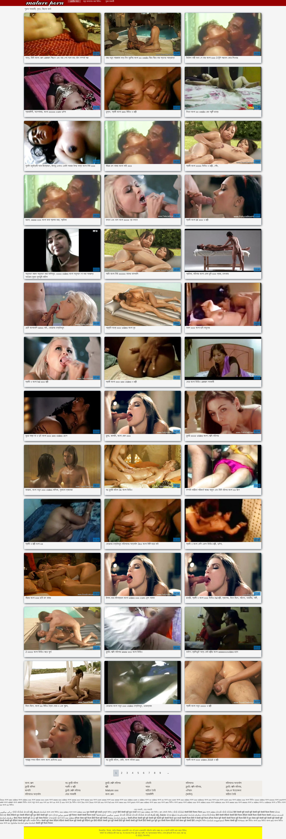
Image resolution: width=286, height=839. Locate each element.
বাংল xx (52, 802)
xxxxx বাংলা (274, 800)
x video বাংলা (143, 800)
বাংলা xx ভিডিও (8, 805)
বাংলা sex (270, 820)
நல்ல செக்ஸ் (30, 823)
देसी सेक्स (179, 820)
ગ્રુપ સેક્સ (53, 815)
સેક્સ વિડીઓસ (208, 815)
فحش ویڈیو (63, 815)
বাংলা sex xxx (155, 802)
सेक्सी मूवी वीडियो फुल (85, 820)
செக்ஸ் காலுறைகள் (215, 820)
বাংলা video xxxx (203, 802)
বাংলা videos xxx (218, 802)
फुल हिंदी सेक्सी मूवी (40, 815)
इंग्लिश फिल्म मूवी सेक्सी (217, 818)
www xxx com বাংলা (44, 800)
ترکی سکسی (6, 812)
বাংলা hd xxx (109, 802)
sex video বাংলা (15, 800)
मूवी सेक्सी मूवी (255, 812)
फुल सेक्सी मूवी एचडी (94, 812)
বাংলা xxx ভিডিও (260, 820)
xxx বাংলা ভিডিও (248, 800)
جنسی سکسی (113, 815)
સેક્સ (169, 815)
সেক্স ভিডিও (155, 812)
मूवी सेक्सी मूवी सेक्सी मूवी (155, 818)
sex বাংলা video (209, 812)
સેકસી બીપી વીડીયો (224, 812)
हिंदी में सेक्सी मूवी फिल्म (199, 818)
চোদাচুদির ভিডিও (201, 820)
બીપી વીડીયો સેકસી (20, 812)
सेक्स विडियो (11, 815)
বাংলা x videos (265, 802)
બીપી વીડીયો (178, 812)
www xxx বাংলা (78, 800)
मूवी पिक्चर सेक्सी (75, 815)
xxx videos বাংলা (201, 800)
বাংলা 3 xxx (60, 802)
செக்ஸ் (43, 812)
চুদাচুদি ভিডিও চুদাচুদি (109, 812)
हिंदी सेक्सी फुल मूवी (150, 820)
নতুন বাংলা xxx (37, 802)
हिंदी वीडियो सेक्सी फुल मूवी (104, 820)
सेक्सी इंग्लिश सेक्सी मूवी (137, 818)
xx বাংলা (165, 800)
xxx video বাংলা (187, 800)
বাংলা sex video (142, 802)
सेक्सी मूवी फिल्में (136, 820)
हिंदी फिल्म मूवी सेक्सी (99, 818)
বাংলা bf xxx (99, 802)
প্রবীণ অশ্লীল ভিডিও (33, 820)
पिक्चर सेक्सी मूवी (231, 820)
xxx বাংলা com (222, 800)
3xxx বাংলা (4, 800)
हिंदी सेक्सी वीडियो (222, 815)
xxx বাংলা (212, 800)
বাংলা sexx (178, 802)
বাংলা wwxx (242, 802)
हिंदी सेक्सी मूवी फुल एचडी (127, 812)
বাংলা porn (131, 802)
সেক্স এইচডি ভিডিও (166, 812)
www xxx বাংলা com (93, 800)
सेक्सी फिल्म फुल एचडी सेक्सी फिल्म (178, 818)
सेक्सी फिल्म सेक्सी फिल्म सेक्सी (259, 815)
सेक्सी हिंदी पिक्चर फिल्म (193, 812)
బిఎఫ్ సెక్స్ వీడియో (158, 815)
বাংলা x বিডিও (277, 802)
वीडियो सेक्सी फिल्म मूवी (67, 820)
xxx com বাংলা (174, 800)
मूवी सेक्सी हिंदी (189, 820)
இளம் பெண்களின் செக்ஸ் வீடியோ (187, 815)
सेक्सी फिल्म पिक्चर (268, 812)
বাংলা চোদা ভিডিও (53, 812)
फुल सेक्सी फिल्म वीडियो (166, 820)
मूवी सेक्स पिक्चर (42, 818)
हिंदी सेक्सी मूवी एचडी (241, 812)
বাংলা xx (7, 823)
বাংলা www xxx (232, 802)
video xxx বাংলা (28, 800)
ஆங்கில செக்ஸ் (17, 823)
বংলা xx (46, 802)
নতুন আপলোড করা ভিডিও (92, 1)
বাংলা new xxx (121, 802)
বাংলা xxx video (67, 818)
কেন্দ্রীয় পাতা (74, 1)
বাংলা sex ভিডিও (167, 802)
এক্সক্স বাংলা (4, 802)
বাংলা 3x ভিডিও (71, 802)
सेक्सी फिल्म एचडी (89, 815)
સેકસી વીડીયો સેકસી (141, 815)
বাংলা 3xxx (89, 802)
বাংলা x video (253, 802)
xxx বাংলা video (235, 800)
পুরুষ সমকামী (109, 1)
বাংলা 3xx (81, 802)
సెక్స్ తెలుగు (34, 812)
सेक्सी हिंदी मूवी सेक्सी (122, 820)
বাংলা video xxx (189, 802)
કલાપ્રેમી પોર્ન (55, 818)
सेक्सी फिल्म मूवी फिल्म (234, 818)
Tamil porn (101, 815)
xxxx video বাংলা (262, 800)
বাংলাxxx (241, 820)
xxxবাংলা (282, 800)
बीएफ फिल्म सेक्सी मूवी (22, 818)
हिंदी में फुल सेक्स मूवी (251, 818)
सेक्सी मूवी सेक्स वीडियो (50, 820)
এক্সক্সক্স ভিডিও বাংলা (24, 802)
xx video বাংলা (155, 800)
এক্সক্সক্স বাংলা (12, 802)
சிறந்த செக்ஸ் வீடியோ (118, 818)
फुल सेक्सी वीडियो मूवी (25, 815)
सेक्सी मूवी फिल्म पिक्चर (44, 823)
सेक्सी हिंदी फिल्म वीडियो (239, 815)
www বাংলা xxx (108, 800)
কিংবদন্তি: (45, 3)
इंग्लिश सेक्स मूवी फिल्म (83, 818)
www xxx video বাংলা (62, 800)
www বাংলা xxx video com (126, 800)
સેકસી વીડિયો (126, 815)
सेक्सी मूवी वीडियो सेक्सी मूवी (15, 820)
